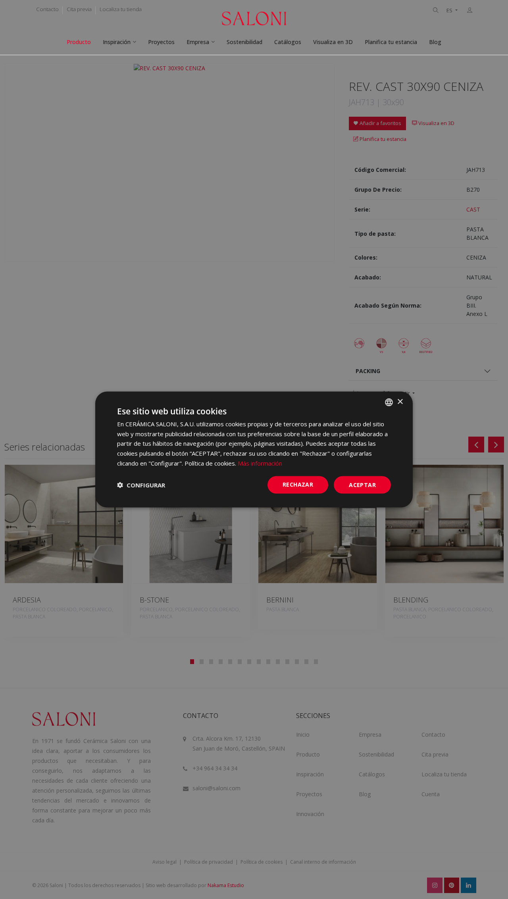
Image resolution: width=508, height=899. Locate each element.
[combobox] (389, 402)
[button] (141, 485)
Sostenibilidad (244, 42)
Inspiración (117, 42)
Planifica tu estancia (391, 42)
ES (450, 10)
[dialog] (254, 449)
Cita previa (79, 9)
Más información (260, 463)
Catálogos (287, 42)
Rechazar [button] (298, 484)
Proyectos (161, 42)
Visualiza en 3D (333, 42)
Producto (79, 42)
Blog (435, 42)
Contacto (47, 9)
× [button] (400, 402)
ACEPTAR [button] (362, 484)
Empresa (198, 42)
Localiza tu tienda (121, 9)
